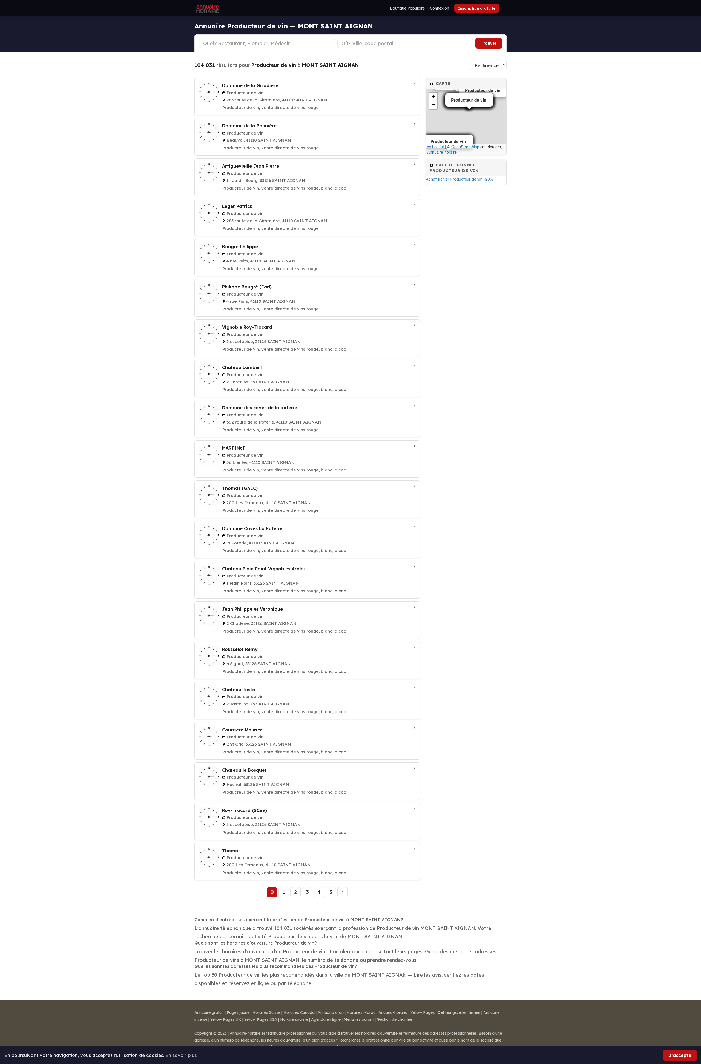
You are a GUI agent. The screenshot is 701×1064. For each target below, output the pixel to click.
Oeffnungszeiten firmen (459, 1012)
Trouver (488, 43)
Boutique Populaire (407, 8)
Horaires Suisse (266, 1012)
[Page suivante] (342, 892)
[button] (433, 97)
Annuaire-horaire (442, 152)
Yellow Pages (422, 1012)
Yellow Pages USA (260, 1019)
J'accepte (680, 1055)
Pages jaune (238, 1012)
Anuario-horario (392, 1012)
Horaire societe (294, 1019)
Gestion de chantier (394, 1019)
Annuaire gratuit (209, 1012)
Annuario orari (331, 1012)
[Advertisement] (466, 275)
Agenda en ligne (326, 1019)
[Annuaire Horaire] (207, 8)
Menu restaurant (359, 1019)
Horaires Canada (299, 1012)
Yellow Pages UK (225, 1019)
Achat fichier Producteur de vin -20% (459, 179)
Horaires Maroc (361, 1012)
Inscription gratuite (476, 8)
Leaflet (437, 146)
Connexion (439, 8)
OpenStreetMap (465, 146)
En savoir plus (181, 1055)
